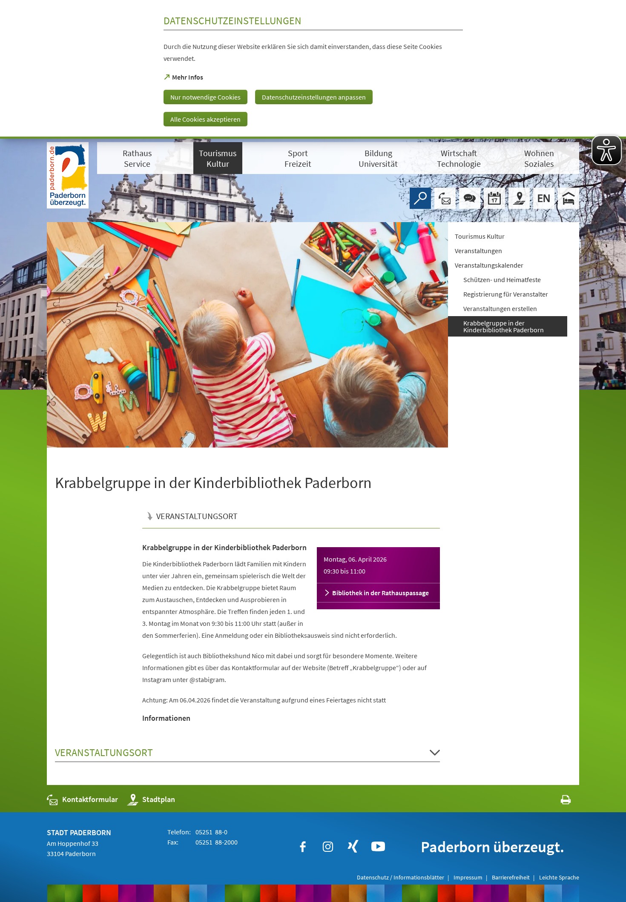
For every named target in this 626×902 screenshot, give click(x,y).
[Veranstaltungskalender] (494, 198)
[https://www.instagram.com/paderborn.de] (328, 846)
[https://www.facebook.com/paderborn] (303, 846)
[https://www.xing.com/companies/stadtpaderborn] (353, 846)
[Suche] (420, 198)
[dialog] (313, 69)
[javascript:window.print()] (558, 801)
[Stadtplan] (519, 198)
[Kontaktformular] (445, 198)
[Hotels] (568, 198)
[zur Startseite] (68, 175)
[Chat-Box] (469, 198)
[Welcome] (543, 198)
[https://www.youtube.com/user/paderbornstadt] (378, 846)
